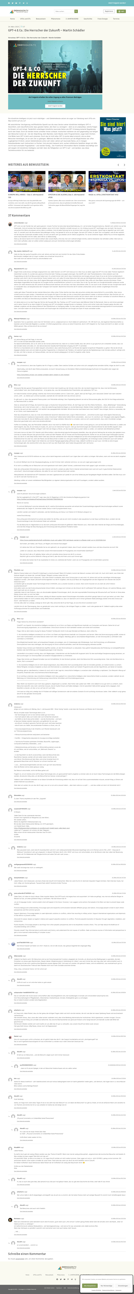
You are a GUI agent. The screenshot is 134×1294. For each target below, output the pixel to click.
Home (12, 19)
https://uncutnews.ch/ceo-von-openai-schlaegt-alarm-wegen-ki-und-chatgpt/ (43, 374)
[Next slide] (124, 165)
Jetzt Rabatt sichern (49, 1288)
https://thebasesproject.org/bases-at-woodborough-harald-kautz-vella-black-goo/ (42, 828)
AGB (65, 1288)
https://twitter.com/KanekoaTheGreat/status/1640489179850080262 (40, 499)
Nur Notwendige (106, 1286)
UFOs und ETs (25, 19)
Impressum (118, 1290)
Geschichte (88, 19)
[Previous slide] (118, 165)
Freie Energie (103, 19)
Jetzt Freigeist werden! (117, 3)
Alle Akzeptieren (90, 1286)
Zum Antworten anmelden (20, 244)
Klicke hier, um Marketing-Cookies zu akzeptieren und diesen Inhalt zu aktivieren (55, 67)
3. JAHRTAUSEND (72, 19)
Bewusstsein (41, 19)
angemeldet (20, 1259)
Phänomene (55, 19)
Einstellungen (123, 1286)
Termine (116, 19)
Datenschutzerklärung (108, 1290)
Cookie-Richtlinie (96, 1290)
